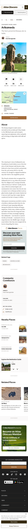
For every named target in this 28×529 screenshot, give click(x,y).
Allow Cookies (14, 522)
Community (5, 505)
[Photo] (23, 328)
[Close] (26, 514)
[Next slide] (23, 57)
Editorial (4, 495)
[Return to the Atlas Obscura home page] (9, 7)
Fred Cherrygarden (10, 38)
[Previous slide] (4, 57)
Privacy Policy (9, 251)
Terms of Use (16, 251)
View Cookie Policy (14, 518)
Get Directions (14, 117)
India (13, 364)
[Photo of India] (5, 366)
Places (3, 490)
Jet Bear (4, 403)
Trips (3, 500)
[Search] (22, 7)
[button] (6, 79)
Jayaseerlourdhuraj (12, 73)
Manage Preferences (14, 526)
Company (4, 510)
